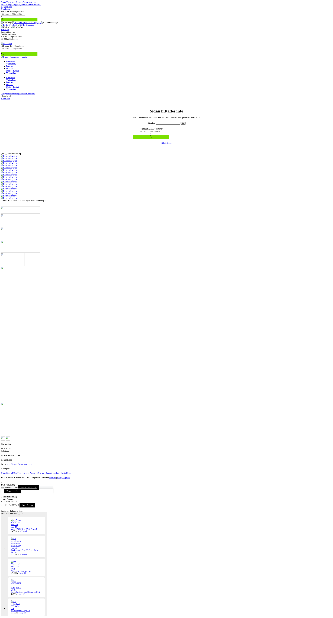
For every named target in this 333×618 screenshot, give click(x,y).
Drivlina (9, 68)
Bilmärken (10, 61)
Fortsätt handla (12, 491)
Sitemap (52, 477)
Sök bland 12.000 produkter (12, 11)
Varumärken (11, 73)
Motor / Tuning (12, 71)
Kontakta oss (6, 7)
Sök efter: (151, 123)
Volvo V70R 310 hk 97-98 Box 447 (24, 529)
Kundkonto (5, 9)
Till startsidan (166, 143)
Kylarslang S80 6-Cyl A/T (20, 611)
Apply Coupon (27, 505)
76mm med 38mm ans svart (21, 571)
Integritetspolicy (52, 473)
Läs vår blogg (65, 473)
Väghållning (11, 64)
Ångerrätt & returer (38, 473)
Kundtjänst (30, 94)
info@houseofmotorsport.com (19, 464)
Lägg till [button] (23, 531)
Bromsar (9, 66)
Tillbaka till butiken (29, 487)
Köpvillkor (16, 473)
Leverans (25, 473)
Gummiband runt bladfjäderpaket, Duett (25, 592)
